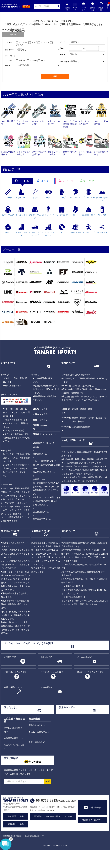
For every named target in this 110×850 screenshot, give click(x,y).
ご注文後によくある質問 (52, 672)
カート (108, 7)
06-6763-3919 (46, 800)
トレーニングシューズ (35, 233)
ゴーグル (48, 198)
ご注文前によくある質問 (15, 672)
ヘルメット (75, 198)
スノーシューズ (21, 233)
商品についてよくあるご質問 (90, 672)
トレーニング (89, 232)
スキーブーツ (21, 198)
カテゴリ (75, 9)
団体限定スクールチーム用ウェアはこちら (53, 816)
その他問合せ (47, 687)
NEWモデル (102, 232)
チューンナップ (102, 199)
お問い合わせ (95, 808)
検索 (58, 6)
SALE (43, 60)
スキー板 (8, 198)
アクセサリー (75, 232)
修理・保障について (13, 687)
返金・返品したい (37, 742)
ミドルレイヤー (21, 216)
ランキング (83, 9)
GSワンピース (48, 215)
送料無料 (33, 60)
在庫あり (22, 60)
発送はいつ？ (47, 657)
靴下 (75, 215)
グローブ (62, 198)
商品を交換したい (37, 725)
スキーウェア (8, 215)
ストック (35, 198)
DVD (62, 232)
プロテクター (89, 198)
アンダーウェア (35, 216)
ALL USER (23, 42)
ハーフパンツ (62, 215)
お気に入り (92, 9)
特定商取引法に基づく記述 (12, 836)
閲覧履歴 (101, 9)
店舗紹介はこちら (16, 824)
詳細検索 (67, 9)
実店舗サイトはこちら (92, 820)
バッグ (8, 232)
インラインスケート (48, 233)
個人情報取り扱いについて (34, 836)
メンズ (34, 42)
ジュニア (19, 45)
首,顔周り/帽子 (88, 215)
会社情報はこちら (16, 816)
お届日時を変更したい (14, 738)
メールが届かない (85, 657)
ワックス (102, 215)
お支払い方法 (10, 657)
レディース (45, 42)
